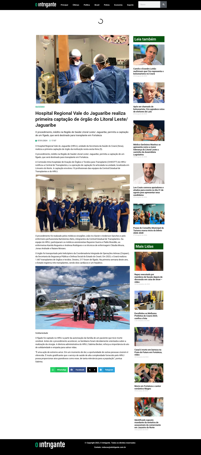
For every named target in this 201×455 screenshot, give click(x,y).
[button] (59, 369)
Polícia (107, 5)
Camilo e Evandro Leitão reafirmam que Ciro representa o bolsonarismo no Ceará (148, 71)
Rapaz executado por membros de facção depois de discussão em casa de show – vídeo (148, 278)
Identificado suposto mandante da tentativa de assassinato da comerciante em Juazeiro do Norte (147, 424)
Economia (118, 5)
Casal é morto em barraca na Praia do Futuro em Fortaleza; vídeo (148, 352)
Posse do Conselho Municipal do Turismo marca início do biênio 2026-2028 (148, 230)
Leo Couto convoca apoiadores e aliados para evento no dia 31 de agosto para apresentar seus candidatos (148, 191)
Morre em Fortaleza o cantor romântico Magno (147, 387)
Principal (64, 5)
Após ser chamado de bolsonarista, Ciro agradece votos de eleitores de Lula (148, 109)
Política (87, 5)
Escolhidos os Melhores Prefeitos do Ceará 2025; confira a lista (146, 316)
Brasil (97, 5)
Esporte (130, 5)
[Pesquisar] (163, 4)
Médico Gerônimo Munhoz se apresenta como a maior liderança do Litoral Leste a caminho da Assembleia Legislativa (147, 149)
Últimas (76, 5)
